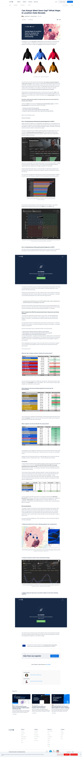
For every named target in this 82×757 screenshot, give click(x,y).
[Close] (80, 754)
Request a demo (62, 1)
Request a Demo (55, 655)
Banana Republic (51, 95)
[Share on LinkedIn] (57, 19)
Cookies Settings (60, 754)
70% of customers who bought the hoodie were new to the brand (41, 89)
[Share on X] (58, 19)
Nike (55, 92)
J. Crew (37, 499)
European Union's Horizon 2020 (50, 644)
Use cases (24, 19)
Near (25, 337)
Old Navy (24, 499)
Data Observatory (25, 105)
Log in (56, 1)
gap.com (40, 44)
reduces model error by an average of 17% (35, 132)
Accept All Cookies (74, 754)
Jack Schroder (34, 16)
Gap (39, 41)
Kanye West (33, 41)
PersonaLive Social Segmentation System (45, 103)
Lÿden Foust (27, 16)
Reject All (66, 754)
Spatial (27, 103)
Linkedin (48, 664)
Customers (30, 1)
